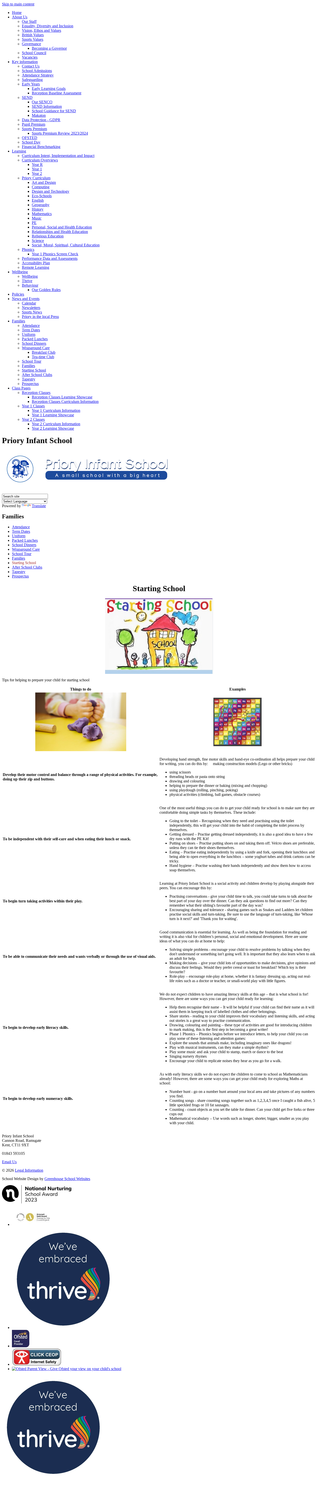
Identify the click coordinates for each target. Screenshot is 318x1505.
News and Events (26, 299)
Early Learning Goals (49, 88)
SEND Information (47, 106)
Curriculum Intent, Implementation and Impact (58, 156)
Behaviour (30, 285)
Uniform (28, 334)
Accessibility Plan (36, 263)
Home (17, 12)
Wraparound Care (36, 348)
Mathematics (42, 214)
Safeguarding (32, 79)
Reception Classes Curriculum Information (65, 401)
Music (36, 218)
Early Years (31, 84)
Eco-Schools (42, 196)
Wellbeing (20, 272)
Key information (25, 62)
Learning (19, 151)
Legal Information (29, 1170)
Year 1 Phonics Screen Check (55, 254)
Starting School (34, 370)
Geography (40, 205)
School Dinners (34, 343)
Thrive (27, 281)
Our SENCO (42, 102)
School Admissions (37, 71)
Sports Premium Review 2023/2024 (60, 133)
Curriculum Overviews (40, 160)
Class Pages (21, 388)
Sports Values (32, 39)
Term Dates (31, 330)
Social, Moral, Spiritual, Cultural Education (66, 245)
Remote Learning (35, 267)
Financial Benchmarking (41, 147)
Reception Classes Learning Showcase (62, 397)
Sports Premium (34, 129)
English (38, 200)
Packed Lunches (35, 339)
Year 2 (37, 173)
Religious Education (48, 236)
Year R (37, 164)
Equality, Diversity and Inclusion (47, 26)
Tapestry (28, 379)
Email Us (9, 1162)
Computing (40, 187)
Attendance (31, 325)
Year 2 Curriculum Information (56, 424)
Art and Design (44, 182)
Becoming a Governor (49, 48)
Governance (31, 44)
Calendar (29, 303)
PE (34, 223)
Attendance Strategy (38, 75)
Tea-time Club (43, 357)
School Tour (31, 361)
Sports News (32, 312)
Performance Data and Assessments (50, 258)
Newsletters (31, 308)
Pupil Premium (33, 124)
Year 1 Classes (33, 406)
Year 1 (37, 169)
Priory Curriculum (36, 178)
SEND (27, 97)
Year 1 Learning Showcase (53, 415)
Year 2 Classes (33, 419)
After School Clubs (37, 375)
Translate (39, 506)
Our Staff (29, 21)
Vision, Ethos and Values (41, 30)
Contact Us (31, 66)
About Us (19, 17)
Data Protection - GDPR (41, 120)
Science (38, 240)
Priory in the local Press (40, 316)
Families (18, 321)
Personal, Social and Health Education (62, 227)
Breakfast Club (43, 352)
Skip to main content (18, 4)
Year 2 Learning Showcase (53, 428)
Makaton (39, 115)
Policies (18, 294)
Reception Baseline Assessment (56, 93)
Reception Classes (36, 392)
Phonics (28, 249)
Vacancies (30, 57)
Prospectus (30, 384)
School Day (31, 142)
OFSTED (29, 138)
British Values (33, 35)
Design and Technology (50, 191)
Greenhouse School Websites (67, 1179)
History (37, 209)
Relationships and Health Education (60, 232)
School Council (34, 53)
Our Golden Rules (46, 290)
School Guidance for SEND (54, 111)
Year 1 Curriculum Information (56, 410)
